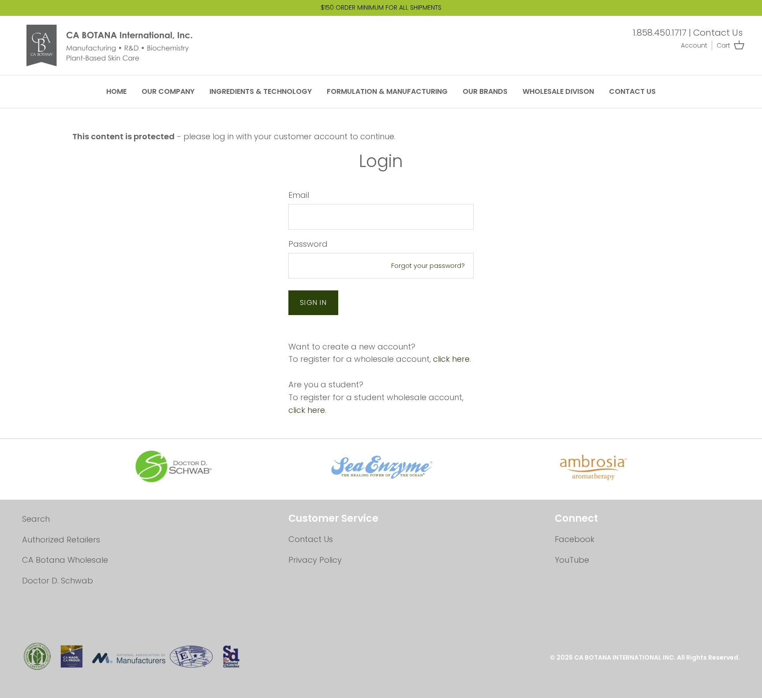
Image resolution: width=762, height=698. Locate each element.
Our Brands (485, 91)
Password (308, 243)
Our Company (168, 91)
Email (298, 194)
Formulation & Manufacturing (387, 91)
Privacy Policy (315, 559)
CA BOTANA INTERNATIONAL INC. (625, 657)
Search (36, 518)
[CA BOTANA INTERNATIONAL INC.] (116, 46)
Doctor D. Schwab (57, 580)
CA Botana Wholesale (65, 559)
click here (451, 358)
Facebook (574, 539)
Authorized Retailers (61, 539)
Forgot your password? (428, 265)
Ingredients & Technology (260, 91)
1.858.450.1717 (660, 32)
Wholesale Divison (558, 91)
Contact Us (718, 32)
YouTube (572, 559)
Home (116, 91)
